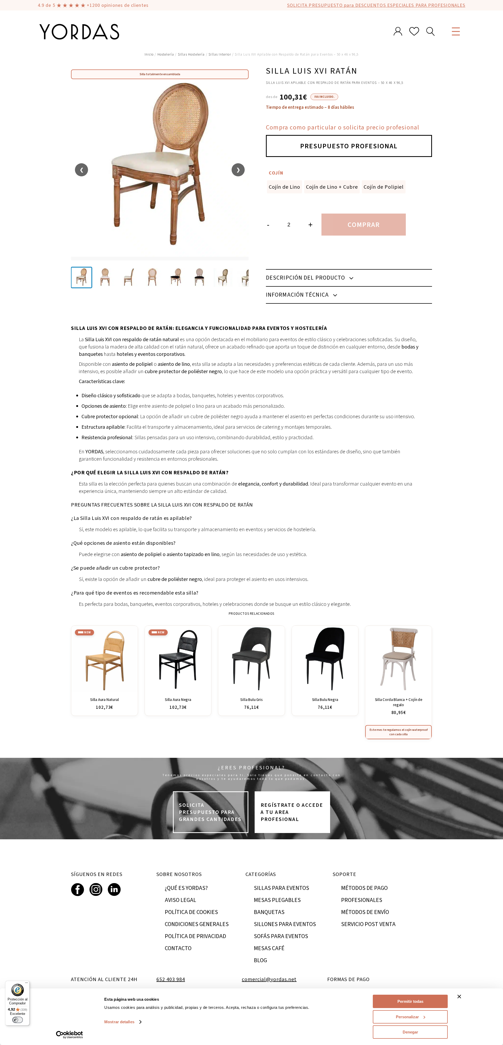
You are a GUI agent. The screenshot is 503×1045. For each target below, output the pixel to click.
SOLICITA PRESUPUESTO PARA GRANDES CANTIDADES (210, 812)
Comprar (364, 224)
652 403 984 (170, 979)
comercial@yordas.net (269, 979)
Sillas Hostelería (191, 54)
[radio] (284, 186)
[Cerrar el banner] (459, 996)
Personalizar (407, 1017)
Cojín (276, 173)
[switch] (17, 1020)
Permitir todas (410, 1001)
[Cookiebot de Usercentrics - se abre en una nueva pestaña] (69, 1035)
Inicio (149, 54)
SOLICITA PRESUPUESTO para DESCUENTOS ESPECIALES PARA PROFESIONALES (376, 5)
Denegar (410, 1032)
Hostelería (165, 54)
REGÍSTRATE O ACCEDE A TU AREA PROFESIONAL (292, 812)
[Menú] (26, 984)
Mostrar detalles (119, 1022)
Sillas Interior (220, 54)
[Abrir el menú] (455, 31)
